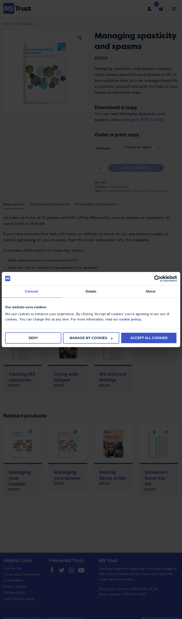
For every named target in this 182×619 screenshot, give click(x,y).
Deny (33, 338)
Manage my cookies (88, 338)
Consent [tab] (31, 291)
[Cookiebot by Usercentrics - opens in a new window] (157, 278)
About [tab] (150, 291)
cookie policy (130, 319)
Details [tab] (91, 291)
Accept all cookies (149, 338)
